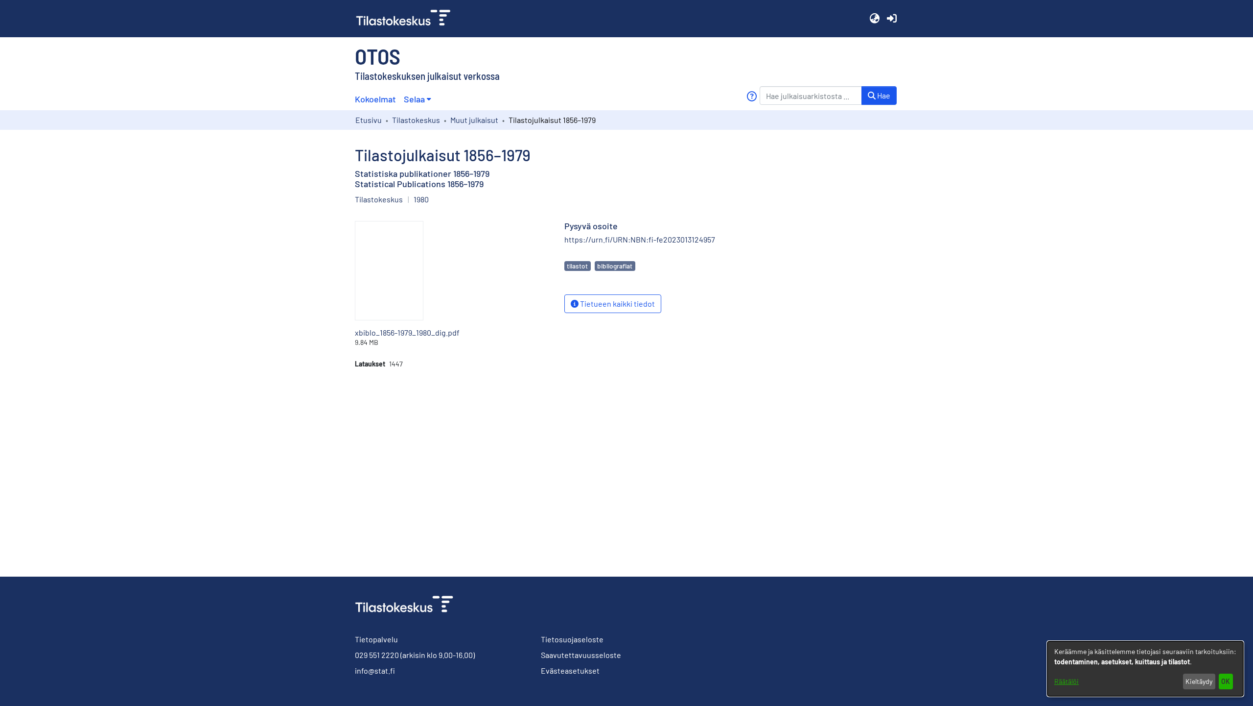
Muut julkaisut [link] (474, 119)
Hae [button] (883, 95)
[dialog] (1145, 668)
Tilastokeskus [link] (416, 119)
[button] (874, 18)
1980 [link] (421, 199)
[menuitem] (417, 99)
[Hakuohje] (751, 96)
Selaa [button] (414, 99)
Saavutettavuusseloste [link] (581, 654)
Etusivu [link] (368, 119)
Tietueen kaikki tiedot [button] (617, 303)
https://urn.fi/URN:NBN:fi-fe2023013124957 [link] (639, 239)
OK (1225, 681)
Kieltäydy (1198, 681)
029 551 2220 (377, 654)
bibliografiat (614, 266)
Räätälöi (1066, 681)
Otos (377, 56)
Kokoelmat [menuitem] (375, 99)
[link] (407, 18)
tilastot (577, 266)
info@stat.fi (375, 670)
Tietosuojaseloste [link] (572, 639)
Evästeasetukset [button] (570, 670)
